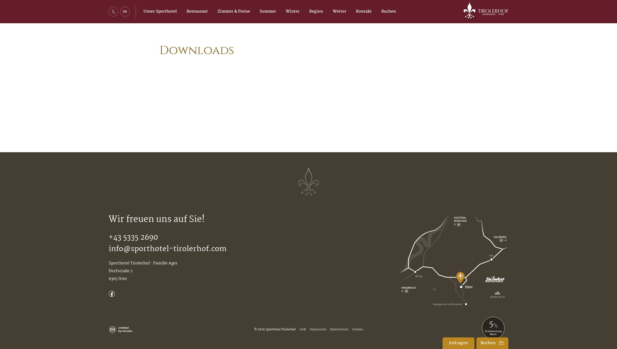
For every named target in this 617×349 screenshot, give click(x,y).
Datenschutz (339, 329)
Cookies (357, 329)
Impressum (318, 329)
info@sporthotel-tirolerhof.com (167, 249)
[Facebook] (112, 294)
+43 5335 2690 (133, 237)
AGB (303, 329)
